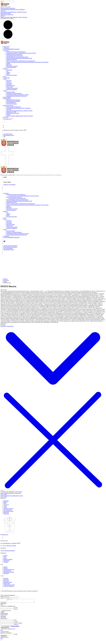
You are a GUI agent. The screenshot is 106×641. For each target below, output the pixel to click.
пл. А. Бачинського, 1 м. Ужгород (9, 543)
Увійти (2, 612)
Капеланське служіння (11, 66)
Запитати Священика (11, 89)
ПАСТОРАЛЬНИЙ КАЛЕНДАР (11, 49)
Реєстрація (3, 616)
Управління (6, 560)
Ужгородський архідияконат (13, 99)
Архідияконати (7, 98)
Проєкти (5, 568)
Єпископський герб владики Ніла (14, 55)
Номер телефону (18, 623)
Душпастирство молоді (12, 88)
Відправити (3, 603)
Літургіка (8, 81)
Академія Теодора (7, 134)
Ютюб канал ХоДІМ (6, 13)
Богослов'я (9, 83)
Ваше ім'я (3, 596)
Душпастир (6, 47)
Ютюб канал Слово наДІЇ (7, 14)
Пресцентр (6, 500)
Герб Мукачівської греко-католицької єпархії (17, 57)
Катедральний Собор (8, 135)
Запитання (4, 602)
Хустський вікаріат (11, 102)
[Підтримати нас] (4, 242)
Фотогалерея (6, 77)
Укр (4, 136)
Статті (5, 79)
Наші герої (6, 46)
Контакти (5, 117)
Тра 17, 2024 (4, 494)
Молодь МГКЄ (7, 97)
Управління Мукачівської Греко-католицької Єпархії (19, 58)
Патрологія (9, 84)
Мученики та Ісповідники (7, 326)
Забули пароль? (4, 613)
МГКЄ (8, 73)
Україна (8, 72)
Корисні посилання (8, 105)
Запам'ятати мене (6, 610)
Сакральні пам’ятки (8, 508)
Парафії (8, 63)
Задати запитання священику (12, 122)
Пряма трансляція (7, 559)
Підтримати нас (7, 119)
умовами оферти (15, 626)
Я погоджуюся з (10, 626)
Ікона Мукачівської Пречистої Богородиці (16, 96)
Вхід (2, 630)
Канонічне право (10, 85)
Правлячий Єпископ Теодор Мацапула (15, 51)
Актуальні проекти (11, 67)
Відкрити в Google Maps (9, 184)
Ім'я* (15, 620)
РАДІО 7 (3, 16)
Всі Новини (9, 70)
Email (2, 598)
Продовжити (3, 635)
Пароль (16, 609)
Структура (6, 50)
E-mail (15, 607)
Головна (5, 555)
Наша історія (9, 86)
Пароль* (16, 624)
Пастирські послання (11, 75)
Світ (7, 71)
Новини (5, 68)
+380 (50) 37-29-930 (11, 545)
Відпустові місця (7, 509)
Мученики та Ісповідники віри (14, 93)
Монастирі (9, 64)
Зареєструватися (5, 627)
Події (4, 76)
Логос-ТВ (3, 10)
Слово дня (6, 504)
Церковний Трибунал (11, 59)
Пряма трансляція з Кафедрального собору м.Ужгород (14, 17)
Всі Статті (8, 80)
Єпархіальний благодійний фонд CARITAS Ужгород (14, 12)
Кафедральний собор (8, 572)
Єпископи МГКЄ (10, 92)
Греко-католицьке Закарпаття (8, 8)
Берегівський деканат (11, 103)
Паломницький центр (8, 569)
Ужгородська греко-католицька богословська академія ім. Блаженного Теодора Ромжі (27, 62)
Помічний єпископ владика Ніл (14, 54)
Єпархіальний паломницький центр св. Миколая (13, 9)
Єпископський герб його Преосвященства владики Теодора (21, 53)
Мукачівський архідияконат (13, 101)
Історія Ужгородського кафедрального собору (17, 94)
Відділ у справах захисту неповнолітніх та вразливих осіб (20, 60)
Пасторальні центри (8, 511)
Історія (5, 90)
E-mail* (16, 621)
